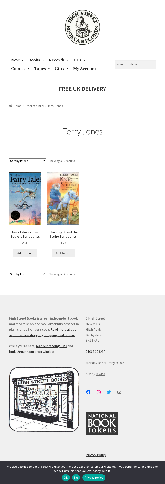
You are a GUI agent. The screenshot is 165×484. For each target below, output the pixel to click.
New (15, 60)
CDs (77, 60)
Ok (66, 477)
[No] (159, 472)
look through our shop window (31, 351)
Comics (18, 69)
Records (57, 60)
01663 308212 (95, 351)
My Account (84, 69)
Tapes (40, 69)
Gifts (59, 69)
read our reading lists (51, 346)
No (76, 477)
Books (34, 60)
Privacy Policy (96, 455)
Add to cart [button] (24, 253)
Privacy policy (93, 477)
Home (17, 106)
